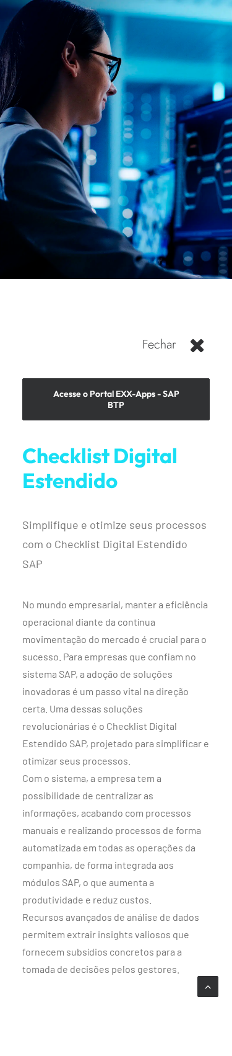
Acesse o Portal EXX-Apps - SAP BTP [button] (117, 399)
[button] (197, 349)
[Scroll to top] (207, 985)
